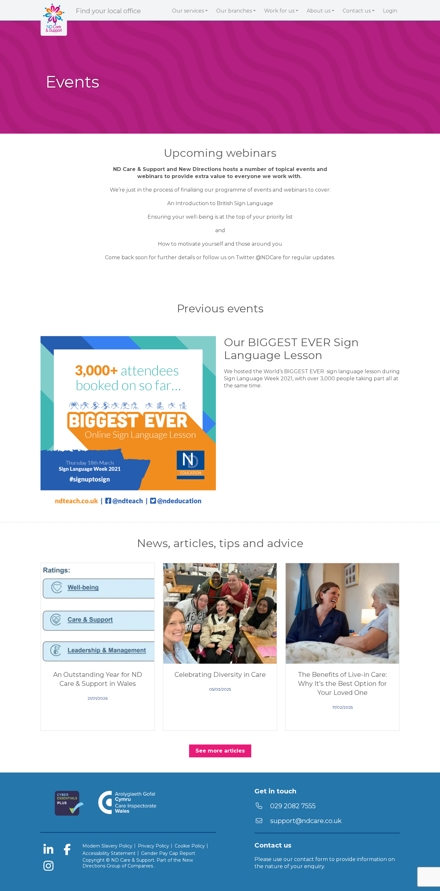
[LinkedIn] (48, 850)
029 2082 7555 (292, 806)
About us (318, 11)
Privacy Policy (153, 846)
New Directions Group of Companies (137, 863)
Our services (188, 11)
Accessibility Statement (109, 853)
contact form (311, 859)
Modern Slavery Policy (107, 846)
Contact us (357, 11)
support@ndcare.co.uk (306, 821)
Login (390, 11)
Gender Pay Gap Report (168, 853)
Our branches (234, 11)
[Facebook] (67, 850)
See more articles (220, 751)
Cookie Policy (190, 846)
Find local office (108, 11)
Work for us (279, 11)
